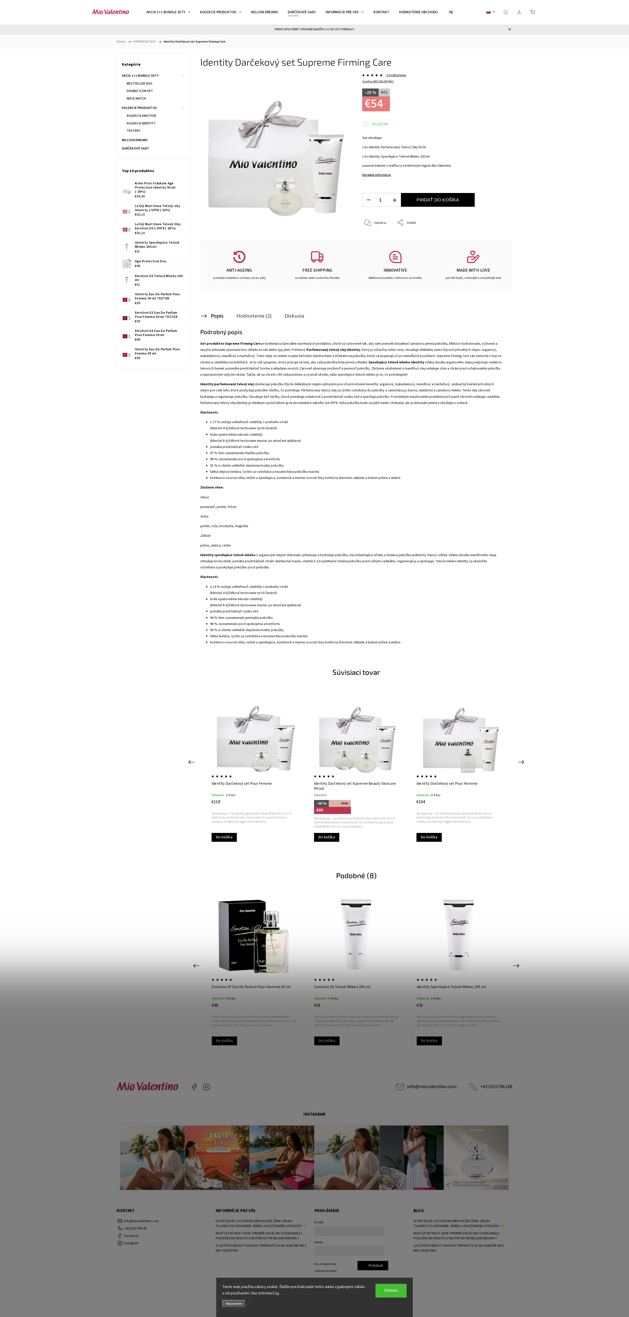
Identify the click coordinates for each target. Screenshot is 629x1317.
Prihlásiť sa (376, 1266)
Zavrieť (495, 239)
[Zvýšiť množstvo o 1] (394, 200)
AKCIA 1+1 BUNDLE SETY (140, 75)
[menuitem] (168, 12)
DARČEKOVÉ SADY (135, 148)
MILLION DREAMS (135, 140)
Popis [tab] (217, 316)
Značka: (378, 81)
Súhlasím (391, 1290)
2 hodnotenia (396, 75)
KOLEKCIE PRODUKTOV (139, 107)
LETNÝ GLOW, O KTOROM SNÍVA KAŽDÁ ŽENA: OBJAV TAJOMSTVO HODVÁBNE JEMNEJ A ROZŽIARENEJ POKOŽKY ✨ (261, 1223)
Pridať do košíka (437, 199)
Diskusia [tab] (294, 316)
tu (277, 1293)
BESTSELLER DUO (139, 83)
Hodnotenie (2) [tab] (254, 316)
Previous (192, 762)
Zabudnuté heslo (325, 1271)
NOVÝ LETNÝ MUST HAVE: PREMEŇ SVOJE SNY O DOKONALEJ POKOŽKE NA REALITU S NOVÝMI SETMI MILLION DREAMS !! (259, 1236)
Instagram (206, 1087)
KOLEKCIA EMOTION (141, 115)
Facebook (194, 1087)
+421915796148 (496, 1086)
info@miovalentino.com (432, 1086)
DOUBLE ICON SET (140, 91)
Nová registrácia (325, 1264)
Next (522, 762)
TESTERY (134, 130)
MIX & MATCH (136, 98)
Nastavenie (234, 1303)
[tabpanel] (254, 765)
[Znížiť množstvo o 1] (368, 200)
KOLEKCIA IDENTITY (141, 123)
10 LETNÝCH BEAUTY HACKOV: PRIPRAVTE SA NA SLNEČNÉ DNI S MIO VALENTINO (261, 1248)
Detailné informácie (376, 175)
